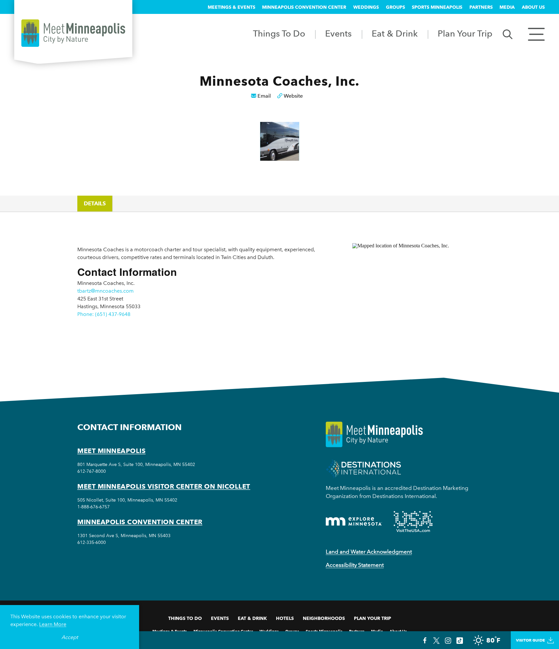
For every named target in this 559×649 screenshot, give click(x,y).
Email (264, 96)
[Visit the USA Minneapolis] (413, 521)
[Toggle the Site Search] (507, 33)
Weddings (366, 7)
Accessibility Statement (355, 565)
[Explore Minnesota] (354, 521)
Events (338, 33)
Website (293, 96)
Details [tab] (95, 203)
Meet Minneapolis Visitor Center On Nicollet (163, 486)
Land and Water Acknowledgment (369, 551)
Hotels (285, 618)
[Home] (73, 33)
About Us (533, 7)
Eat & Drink (395, 33)
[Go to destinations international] (363, 468)
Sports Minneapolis (437, 7)
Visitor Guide (530, 640)
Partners (481, 7)
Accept (69, 637)
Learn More (52, 624)
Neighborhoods (324, 618)
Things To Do (279, 33)
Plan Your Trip (465, 33)
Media (507, 7)
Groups (395, 7)
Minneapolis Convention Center (304, 7)
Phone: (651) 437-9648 (103, 314)
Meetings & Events (231, 7)
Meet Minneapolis (111, 451)
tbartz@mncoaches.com (105, 291)
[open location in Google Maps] (417, 299)
